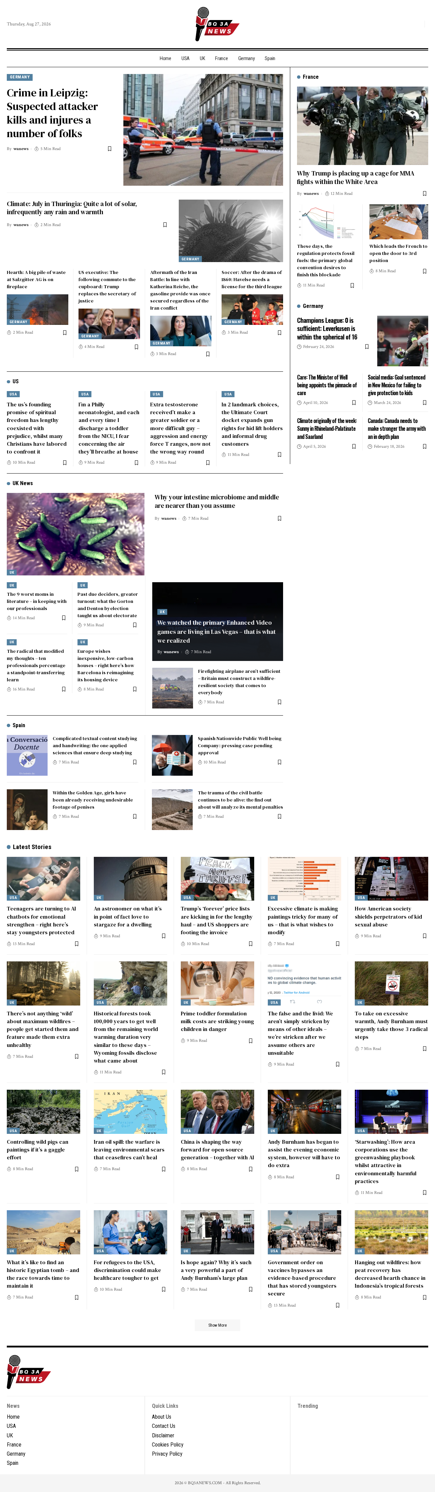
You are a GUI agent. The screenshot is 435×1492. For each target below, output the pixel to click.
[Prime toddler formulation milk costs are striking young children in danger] (217, 983)
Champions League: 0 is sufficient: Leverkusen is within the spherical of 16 (327, 328)
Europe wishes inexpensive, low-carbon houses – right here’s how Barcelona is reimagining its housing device (105, 665)
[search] (417, 24)
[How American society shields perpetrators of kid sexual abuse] (391, 879)
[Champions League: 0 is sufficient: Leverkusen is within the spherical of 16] (402, 340)
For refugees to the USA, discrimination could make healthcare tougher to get (127, 1270)
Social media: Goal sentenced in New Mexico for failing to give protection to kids (396, 385)
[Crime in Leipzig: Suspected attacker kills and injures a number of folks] (203, 130)
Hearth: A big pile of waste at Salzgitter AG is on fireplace (36, 279)
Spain (19, 725)
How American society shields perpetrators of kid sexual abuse (388, 916)
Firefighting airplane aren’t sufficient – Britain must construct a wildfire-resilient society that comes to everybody (239, 682)
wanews (21, 149)
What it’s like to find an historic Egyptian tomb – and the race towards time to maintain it (43, 1274)
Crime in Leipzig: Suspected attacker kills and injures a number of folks (52, 113)
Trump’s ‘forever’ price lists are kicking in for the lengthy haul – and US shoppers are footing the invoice (217, 920)
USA (13, 394)
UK (12, 572)
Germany (20, 76)
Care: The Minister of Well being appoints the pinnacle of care (327, 385)
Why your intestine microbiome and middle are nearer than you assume (217, 501)
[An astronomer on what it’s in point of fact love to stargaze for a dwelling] (130, 879)
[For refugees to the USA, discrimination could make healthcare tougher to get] (130, 1232)
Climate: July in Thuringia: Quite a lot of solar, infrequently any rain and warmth (72, 208)
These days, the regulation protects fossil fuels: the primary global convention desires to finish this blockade (325, 260)
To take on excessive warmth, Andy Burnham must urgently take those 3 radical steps (391, 1025)
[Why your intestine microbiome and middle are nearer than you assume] (75, 534)
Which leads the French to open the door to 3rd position (398, 253)
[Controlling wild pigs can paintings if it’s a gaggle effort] (43, 1112)
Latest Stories (32, 847)
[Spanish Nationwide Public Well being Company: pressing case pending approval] (172, 755)
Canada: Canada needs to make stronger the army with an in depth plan (396, 428)
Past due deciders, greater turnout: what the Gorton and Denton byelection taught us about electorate (107, 605)
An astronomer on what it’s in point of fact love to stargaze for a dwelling (128, 916)
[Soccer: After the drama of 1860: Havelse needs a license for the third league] (252, 309)
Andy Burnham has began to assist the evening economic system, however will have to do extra (304, 1153)
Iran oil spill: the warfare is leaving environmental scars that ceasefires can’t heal (129, 1149)
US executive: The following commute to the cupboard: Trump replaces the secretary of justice (107, 286)
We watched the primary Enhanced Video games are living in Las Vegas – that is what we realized (216, 631)
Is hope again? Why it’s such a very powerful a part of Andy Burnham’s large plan (216, 1270)
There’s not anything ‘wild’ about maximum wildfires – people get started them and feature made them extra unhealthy (43, 1029)
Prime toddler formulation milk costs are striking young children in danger (217, 1021)
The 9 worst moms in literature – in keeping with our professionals (37, 601)
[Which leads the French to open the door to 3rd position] (398, 221)
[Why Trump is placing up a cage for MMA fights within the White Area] (362, 126)
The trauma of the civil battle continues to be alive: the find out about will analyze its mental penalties (240, 799)
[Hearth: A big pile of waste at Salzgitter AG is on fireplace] (37, 309)
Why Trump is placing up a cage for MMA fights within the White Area (355, 177)
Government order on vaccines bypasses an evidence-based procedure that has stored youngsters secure (302, 1277)
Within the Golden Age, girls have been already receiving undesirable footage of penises (93, 799)
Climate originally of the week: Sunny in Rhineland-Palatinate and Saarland (326, 428)
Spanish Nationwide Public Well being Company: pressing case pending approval (239, 745)
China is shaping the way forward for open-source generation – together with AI (217, 1149)
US (16, 381)
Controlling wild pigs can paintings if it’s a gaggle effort (37, 1149)
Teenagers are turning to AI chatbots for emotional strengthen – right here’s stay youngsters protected (41, 920)
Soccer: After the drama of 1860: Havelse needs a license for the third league (252, 279)
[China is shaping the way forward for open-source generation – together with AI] (217, 1112)
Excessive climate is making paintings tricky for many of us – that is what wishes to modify (303, 920)
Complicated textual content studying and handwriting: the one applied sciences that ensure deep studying (95, 745)
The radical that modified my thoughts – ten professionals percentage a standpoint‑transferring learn (36, 665)
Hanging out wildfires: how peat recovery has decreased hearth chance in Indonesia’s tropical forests (390, 1274)
